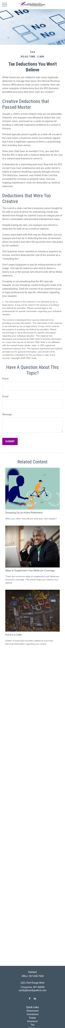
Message (7, 414)
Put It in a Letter (13, 634)
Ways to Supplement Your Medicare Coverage (30, 570)
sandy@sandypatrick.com (32, 990)
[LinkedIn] (35, 998)
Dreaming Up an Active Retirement (23, 512)
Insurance (32, 1021)
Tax (32, 1024)
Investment (32, 1014)
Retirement (32, 1011)
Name (5, 378)
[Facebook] (30, 998)
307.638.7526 (36, 976)
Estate (32, 1017)
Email (5, 396)
